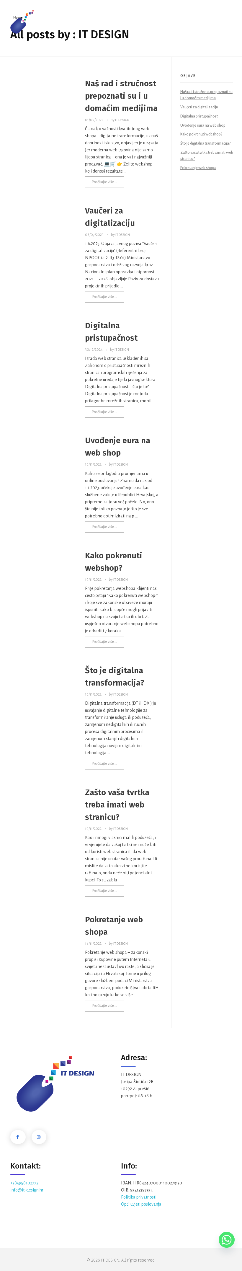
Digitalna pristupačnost (199, 116)
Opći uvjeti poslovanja (141, 1204)
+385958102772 (24, 1183)
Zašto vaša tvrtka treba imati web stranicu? (117, 804)
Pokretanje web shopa (198, 168)
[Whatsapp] (227, 1240)
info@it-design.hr (26, 1190)
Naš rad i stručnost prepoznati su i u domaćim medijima (121, 96)
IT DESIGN (122, 120)
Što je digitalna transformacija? (205, 143)
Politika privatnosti (138, 1197)
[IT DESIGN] (22, 22)
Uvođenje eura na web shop (202, 125)
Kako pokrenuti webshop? (201, 134)
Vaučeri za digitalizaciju (199, 107)
